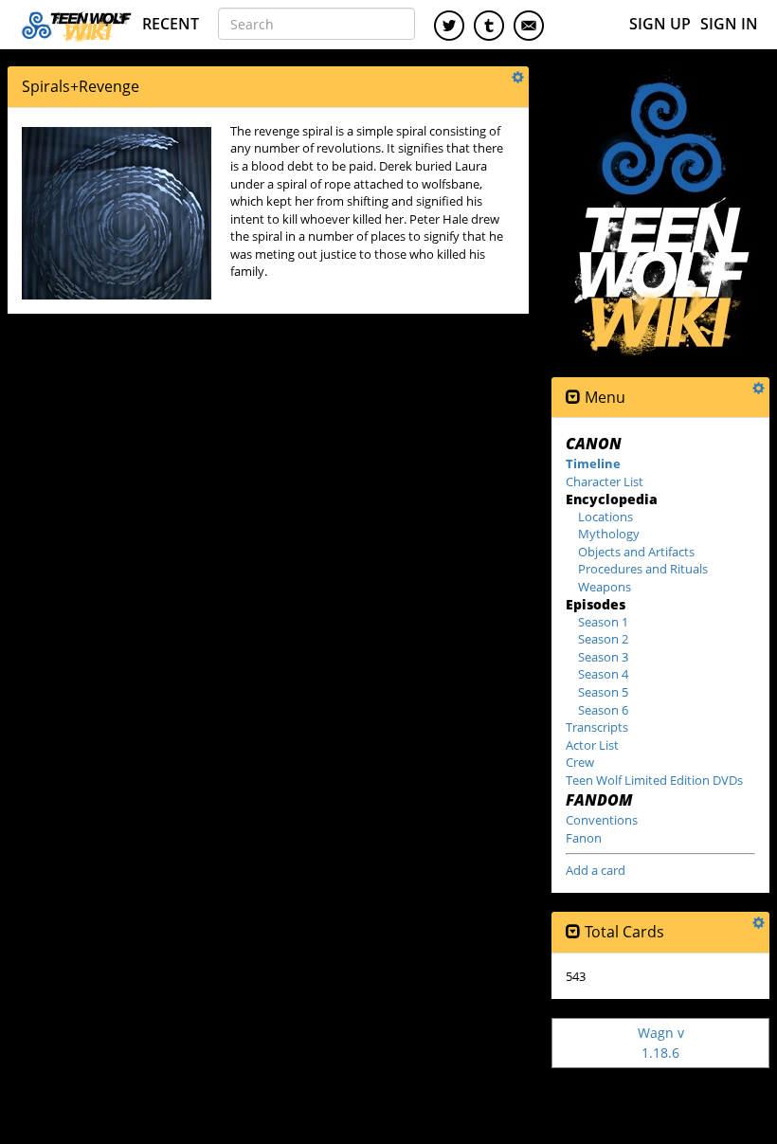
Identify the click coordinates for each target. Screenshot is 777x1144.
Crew (580, 762)
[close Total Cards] (573, 932)
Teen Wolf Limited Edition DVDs (654, 780)
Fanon (584, 837)
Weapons (604, 586)
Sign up (660, 23)
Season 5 (603, 691)
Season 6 (603, 709)
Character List (604, 481)
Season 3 (603, 656)
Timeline (593, 463)
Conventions (602, 819)
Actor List (592, 745)
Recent (170, 23)
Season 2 (603, 638)
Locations (605, 516)
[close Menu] (573, 398)
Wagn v (661, 1042)
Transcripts (597, 726)
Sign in (729, 23)
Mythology (609, 533)
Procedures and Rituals (643, 568)
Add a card (595, 870)
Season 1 (603, 621)
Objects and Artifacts (636, 551)
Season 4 (603, 673)
